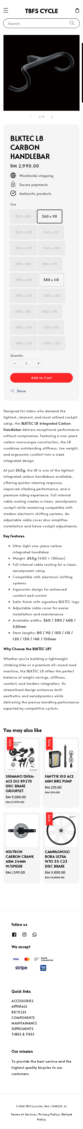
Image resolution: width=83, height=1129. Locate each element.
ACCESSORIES (22, 1001)
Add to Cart (41, 377)
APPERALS (19, 1006)
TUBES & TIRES (23, 1034)
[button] (6, 10)
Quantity (16, 355)
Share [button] (21, 391)
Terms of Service (23, 1114)
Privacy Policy (49, 1114)
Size (13, 204)
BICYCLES (19, 1012)
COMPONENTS (23, 1017)
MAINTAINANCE (24, 1023)
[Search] (72, 23)
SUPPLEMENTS (22, 1029)
